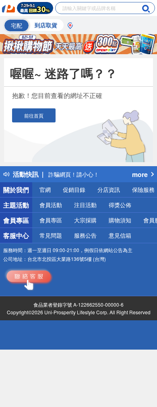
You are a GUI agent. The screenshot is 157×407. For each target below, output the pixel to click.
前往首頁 (33, 115)
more (140, 174)
